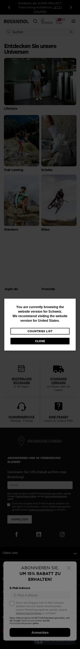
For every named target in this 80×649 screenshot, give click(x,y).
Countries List (40, 331)
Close (40, 341)
